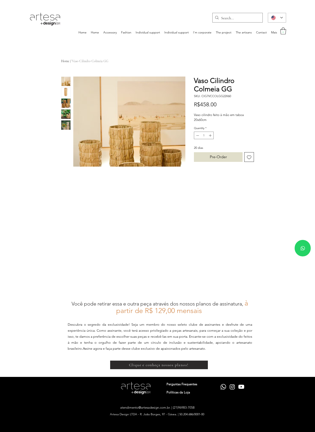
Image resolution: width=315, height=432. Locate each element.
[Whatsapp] (303, 248)
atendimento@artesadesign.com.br (145, 407)
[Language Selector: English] (277, 18)
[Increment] (210, 135)
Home (65, 61)
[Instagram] (232, 386)
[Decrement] (197, 135)
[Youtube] (241, 386)
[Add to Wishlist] (249, 157)
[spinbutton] (204, 135)
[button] (283, 30)
